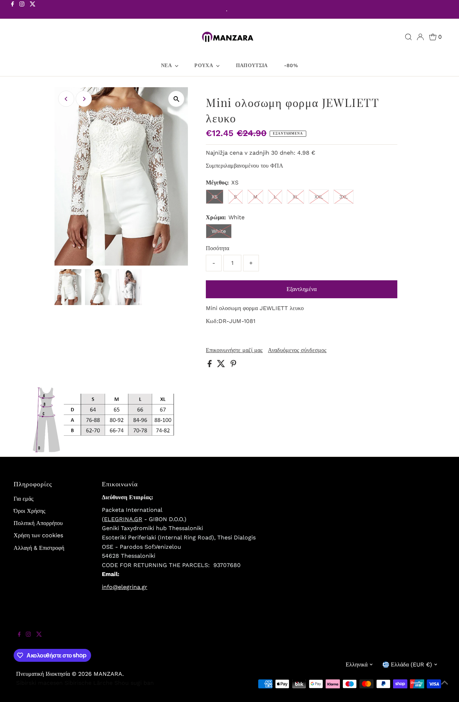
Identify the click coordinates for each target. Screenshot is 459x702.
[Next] (84, 99)
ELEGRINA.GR (123, 519)
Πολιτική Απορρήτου (38, 523)
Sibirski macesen (39, 682)
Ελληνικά (357, 664)
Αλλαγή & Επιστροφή (39, 547)
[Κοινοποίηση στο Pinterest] (233, 365)
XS (215, 197)
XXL (318, 197)
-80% (291, 65)
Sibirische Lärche (89, 682)
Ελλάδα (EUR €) (411, 664)
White (219, 231)
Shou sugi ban (134, 682)
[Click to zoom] (176, 99)
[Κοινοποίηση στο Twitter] (222, 365)
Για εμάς (23, 498)
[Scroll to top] (444, 687)
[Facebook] (12, 10)
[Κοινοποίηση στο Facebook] (210, 365)
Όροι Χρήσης (29, 510)
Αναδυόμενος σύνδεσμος (297, 350)
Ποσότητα (217, 248)
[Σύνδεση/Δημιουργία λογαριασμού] (420, 37)
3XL (343, 197)
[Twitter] (32, 10)
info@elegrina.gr (124, 587)
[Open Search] (408, 37)
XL (295, 197)
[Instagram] (22, 10)
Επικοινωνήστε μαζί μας (234, 350)
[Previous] (66, 99)
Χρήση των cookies (38, 535)
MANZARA (108, 673)
